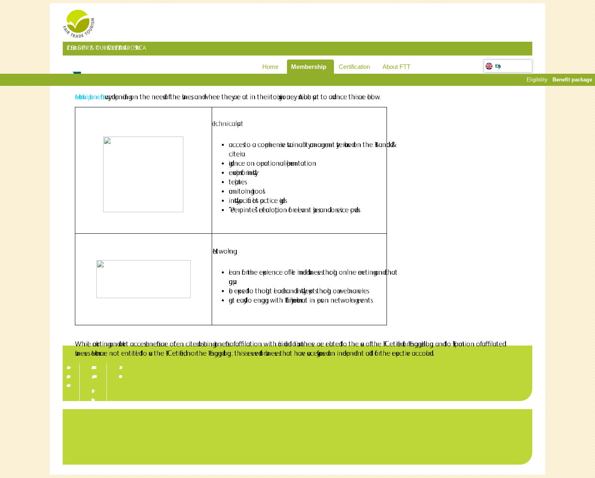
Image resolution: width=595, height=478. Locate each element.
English (498, 66)
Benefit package (572, 80)
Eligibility (537, 80)
